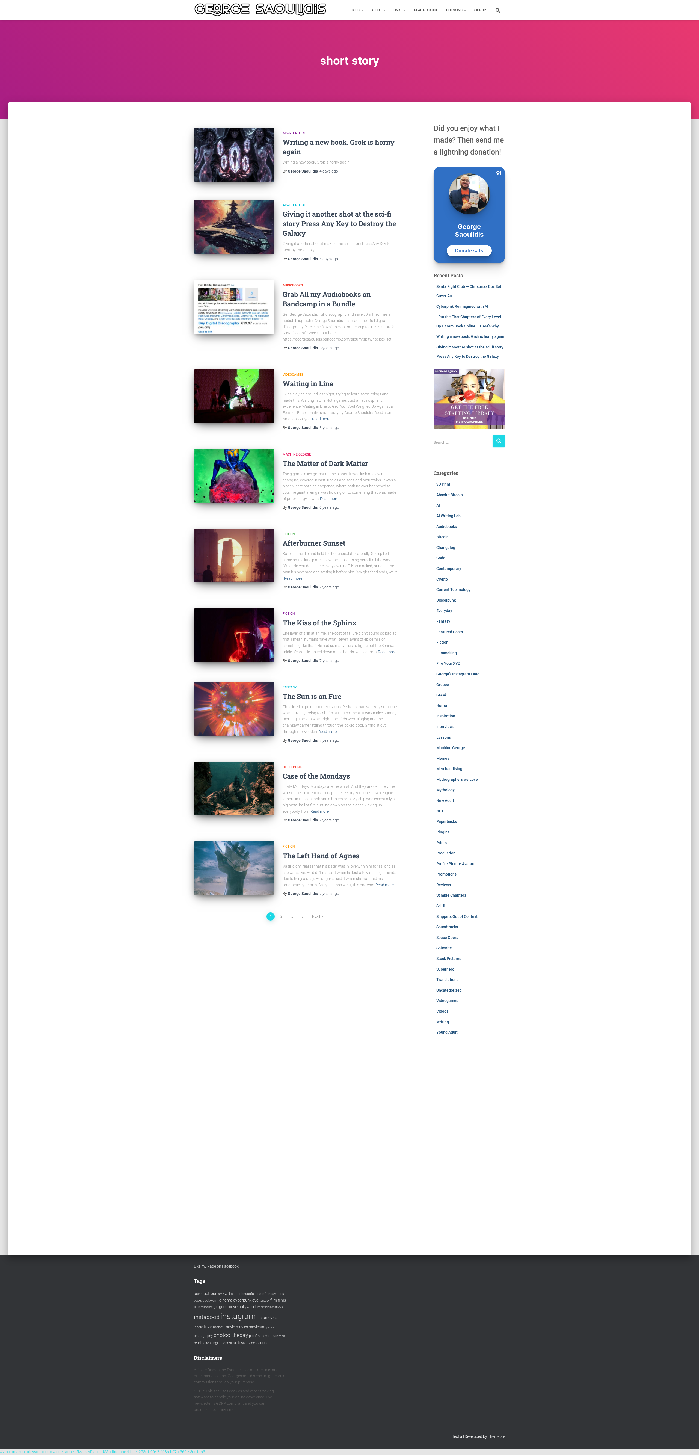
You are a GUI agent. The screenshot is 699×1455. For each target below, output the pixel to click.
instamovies (267, 1317)
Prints (441, 843)
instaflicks (276, 1307)
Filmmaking (446, 653)
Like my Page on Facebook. (216, 1266)
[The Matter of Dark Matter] (234, 476)
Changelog (445, 547)
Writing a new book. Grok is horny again (470, 336)
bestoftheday (266, 1294)
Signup (480, 10)
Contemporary (448, 568)
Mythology (445, 790)
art (227, 1293)
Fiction (289, 534)
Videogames (293, 375)
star (244, 1343)
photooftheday (231, 1335)
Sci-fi (440, 906)
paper (270, 1327)
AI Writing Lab (295, 133)
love (208, 1326)
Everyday (444, 610)
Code (440, 558)
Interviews (445, 726)
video (253, 1343)
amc (221, 1294)
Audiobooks (293, 285)
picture (273, 1336)
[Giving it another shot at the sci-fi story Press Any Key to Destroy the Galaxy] (234, 227)
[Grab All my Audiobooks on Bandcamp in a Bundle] (234, 307)
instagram (238, 1316)
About (377, 10)
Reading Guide (426, 10)
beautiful (248, 1294)
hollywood (247, 1307)
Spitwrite (444, 948)
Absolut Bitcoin (449, 495)
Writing (442, 1022)
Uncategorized (449, 990)
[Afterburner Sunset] (234, 556)
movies (242, 1327)
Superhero (445, 969)
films (282, 1300)
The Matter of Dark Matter (325, 463)
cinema (225, 1300)
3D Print (443, 484)
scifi (236, 1342)
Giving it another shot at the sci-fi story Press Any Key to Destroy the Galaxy (339, 223)
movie (229, 1326)
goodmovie (228, 1307)
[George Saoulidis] (260, 10)
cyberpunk (242, 1300)
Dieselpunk (292, 767)
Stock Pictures (448, 958)
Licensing (454, 10)
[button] (361, 10)
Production (445, 853)
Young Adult (447, 1032)
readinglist (213, 1343)
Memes (442, 758)
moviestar (257, 1327)
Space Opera (447, 937)
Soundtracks (447, 927)
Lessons (443, 737)
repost (227, 1343)
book (280, 1294)
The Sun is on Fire (312, 696)
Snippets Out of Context (457, 916)
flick (197, 1307)
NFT (440, 811)
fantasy (264, 1300)
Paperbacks (446, 821)
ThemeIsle (496, 1436)
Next (316, 916)
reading (199, 1343)
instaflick (263, 1307)
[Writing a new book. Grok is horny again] (234, 155)
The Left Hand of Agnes (321, 855)
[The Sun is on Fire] (234, 709)
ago (328, 171)
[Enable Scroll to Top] (688, 1444)
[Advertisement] (469, 1140)
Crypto (442, 579)
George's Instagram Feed (457, 674)
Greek (441, 695)
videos (262, 1343)
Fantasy (290, 687)
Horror (442, 705)
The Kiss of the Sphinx (320, 622)
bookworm (210, 1300)
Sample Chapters (451, 895)
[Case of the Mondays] (234, 789)
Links (398, 10)
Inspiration (445, 716)
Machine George (297, 454)
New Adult (445, 800)
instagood (207, 1317)
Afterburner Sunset (314, 543)
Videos (442, 1011)
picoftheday (258, 1336)
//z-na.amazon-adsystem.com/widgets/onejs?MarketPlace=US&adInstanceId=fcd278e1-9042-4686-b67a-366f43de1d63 (102, 1452)
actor (198, 1293)
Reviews (443, 885)
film (273, 1300)
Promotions (446, 874)
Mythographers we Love (457, 779)
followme (207, 1307)
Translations (447, 979)
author (236, 1294)
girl (216, 1307)
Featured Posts (449, 632)
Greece (442, 684)
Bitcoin (442, 537)
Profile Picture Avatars (455, 864)
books (198, 1300)
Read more (321, 419)
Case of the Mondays (316, 775)
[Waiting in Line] (234, 396)
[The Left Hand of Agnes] (234, 868)
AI (438, 505)
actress (210, 1293)
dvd (255, 1300)
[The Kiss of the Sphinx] (234, 635)
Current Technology (453, 589)
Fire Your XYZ (448, 663)
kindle (198, 1327)
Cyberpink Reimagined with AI (462, 306)
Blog (356, 10)
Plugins (442, 832)
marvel (218, 1327)
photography (203, 1336)
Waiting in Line (308, 383)
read (282, 1336)
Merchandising (449, 769)
